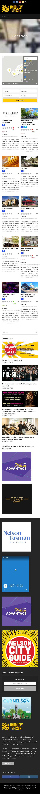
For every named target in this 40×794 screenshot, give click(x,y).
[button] (5, 16)
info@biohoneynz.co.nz (8, 178)
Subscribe (20, 688)
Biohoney (5, 168)
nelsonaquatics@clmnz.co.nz (10, 218)
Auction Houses (31, 80)
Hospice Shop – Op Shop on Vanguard (28, 295)
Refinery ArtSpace (27, 208)
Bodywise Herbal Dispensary (27, 249)
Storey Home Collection (7, 121)
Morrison (24, 168)
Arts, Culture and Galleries (30, 71)
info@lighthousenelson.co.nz (10, 136)
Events (15, 83)
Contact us (8, 763)
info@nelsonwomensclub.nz (10, 258)
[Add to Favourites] (18, 128)
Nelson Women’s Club (10, 248)
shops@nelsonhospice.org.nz (29, 306)
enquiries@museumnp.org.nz (29, 138)
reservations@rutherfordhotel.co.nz (12, 310)
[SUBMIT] (36, 332)
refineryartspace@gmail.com (29, 218)
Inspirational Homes (29, 64)
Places (7, 83)
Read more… (10, 149)
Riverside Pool (7, 208)
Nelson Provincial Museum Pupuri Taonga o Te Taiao (28, 122)
